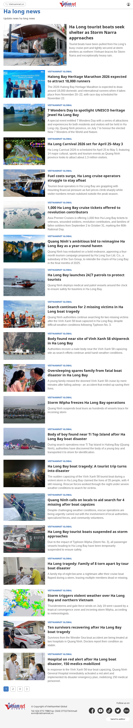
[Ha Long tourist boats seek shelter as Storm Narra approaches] (34, 45)
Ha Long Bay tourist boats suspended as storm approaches (88, 533)
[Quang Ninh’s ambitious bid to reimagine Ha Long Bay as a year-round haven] (24, 248)
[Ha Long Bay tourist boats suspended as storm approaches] (24, 539)
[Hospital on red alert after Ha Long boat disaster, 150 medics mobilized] (24, 666)
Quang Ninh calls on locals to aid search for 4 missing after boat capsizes (86, 502)
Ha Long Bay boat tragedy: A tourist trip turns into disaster (87, 468)
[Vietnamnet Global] (76, 6)
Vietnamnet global (60, 71)
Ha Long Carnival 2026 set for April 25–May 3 (85, 144)
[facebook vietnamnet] (92, 711)
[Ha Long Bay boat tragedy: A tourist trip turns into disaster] (24, 473)
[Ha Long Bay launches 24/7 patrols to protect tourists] (24, 282)
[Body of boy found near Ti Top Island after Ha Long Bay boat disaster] (24, 441)
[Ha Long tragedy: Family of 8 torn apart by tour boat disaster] (24, 571)
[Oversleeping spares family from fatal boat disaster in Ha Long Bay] (24, 378)
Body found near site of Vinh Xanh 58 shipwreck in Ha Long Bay (88, 340)
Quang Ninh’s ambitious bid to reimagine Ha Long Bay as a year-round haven (86, 243)
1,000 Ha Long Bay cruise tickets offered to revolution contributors (84, 209)
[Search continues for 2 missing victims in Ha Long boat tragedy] (24, 314)
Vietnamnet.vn (16, 4)
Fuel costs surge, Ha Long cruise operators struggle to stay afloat (84, 178)
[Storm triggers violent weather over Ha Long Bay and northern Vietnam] (24, 603)
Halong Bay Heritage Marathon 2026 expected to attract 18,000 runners (87, 78)
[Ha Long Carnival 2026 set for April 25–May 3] (24, 151)
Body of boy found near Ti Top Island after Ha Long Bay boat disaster (86, 436)
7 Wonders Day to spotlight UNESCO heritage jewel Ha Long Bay (86, 112)
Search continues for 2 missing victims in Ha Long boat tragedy (85, 309)
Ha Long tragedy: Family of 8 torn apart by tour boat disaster (88, 565)
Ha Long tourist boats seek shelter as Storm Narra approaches (97, 32)
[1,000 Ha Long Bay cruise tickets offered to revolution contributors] (24, 215)
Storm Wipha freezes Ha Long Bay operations (86, 402)
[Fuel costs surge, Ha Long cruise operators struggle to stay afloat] (24, 183)
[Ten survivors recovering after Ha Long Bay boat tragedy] (24, 634)
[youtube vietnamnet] (100, 711)
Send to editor (117, 719)
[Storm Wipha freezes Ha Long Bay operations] (24, 410)
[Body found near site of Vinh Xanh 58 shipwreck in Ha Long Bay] (24, 346)
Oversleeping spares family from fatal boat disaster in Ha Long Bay (85, 372)
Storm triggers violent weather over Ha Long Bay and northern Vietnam (86, 597)
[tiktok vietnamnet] (109, 711)
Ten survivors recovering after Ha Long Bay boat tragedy (84, 629)
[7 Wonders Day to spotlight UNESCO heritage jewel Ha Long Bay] (24, 117)
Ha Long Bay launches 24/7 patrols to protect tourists (86, 277)
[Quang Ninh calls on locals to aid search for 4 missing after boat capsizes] (24, 507)
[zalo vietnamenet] (126, 711)
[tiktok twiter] (118, 711)
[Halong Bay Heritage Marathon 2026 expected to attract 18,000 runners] (24, 84)
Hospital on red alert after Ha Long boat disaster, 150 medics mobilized (82, 661)
